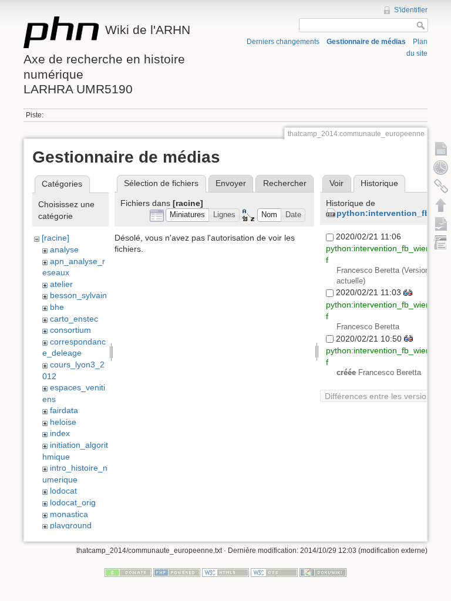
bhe (57, 307)
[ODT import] (441, 242)
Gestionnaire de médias (366, 42)
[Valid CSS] (274, 572)
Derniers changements (283, 42)
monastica (69, 514)
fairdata (64, 410)
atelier (61, 284)
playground (71, 525)
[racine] (55, 237)
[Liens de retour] (441, 186)
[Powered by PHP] (176, 572)
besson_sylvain (78, 295)
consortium (70, 330)
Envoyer (231, 183)
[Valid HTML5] (225, 572)
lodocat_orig (73, 502)
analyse (64, 249)
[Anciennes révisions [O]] (441, 167)
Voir (336, 183)
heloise (63, 422)
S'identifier (411, 10)
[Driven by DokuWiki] (322, 572)
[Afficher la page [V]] (441, 148)
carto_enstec (74, 318)
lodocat (63, 490)
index (60, 433)
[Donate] (128, 572)
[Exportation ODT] (441, 223)
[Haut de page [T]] (441, 204)
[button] (188, 215)
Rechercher (285, 183)
